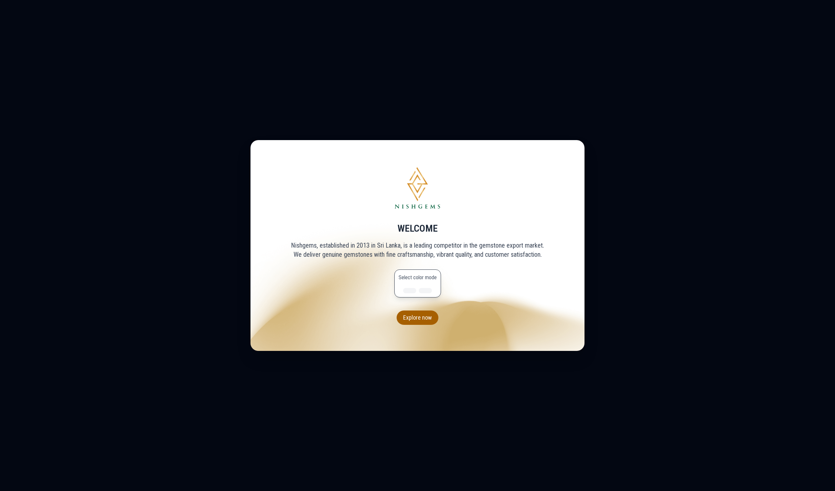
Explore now (417, 317)
